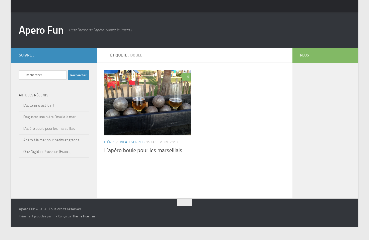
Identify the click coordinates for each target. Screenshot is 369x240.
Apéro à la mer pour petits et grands (51, 140)
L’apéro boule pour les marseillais (143, 150)
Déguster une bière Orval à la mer (49, 117)
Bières (109, 142)
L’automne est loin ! (38, 105)
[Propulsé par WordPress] (53, 216)
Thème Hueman (84, 216)
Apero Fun (41, 30)
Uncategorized (131, 142)
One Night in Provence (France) (47, 151)
